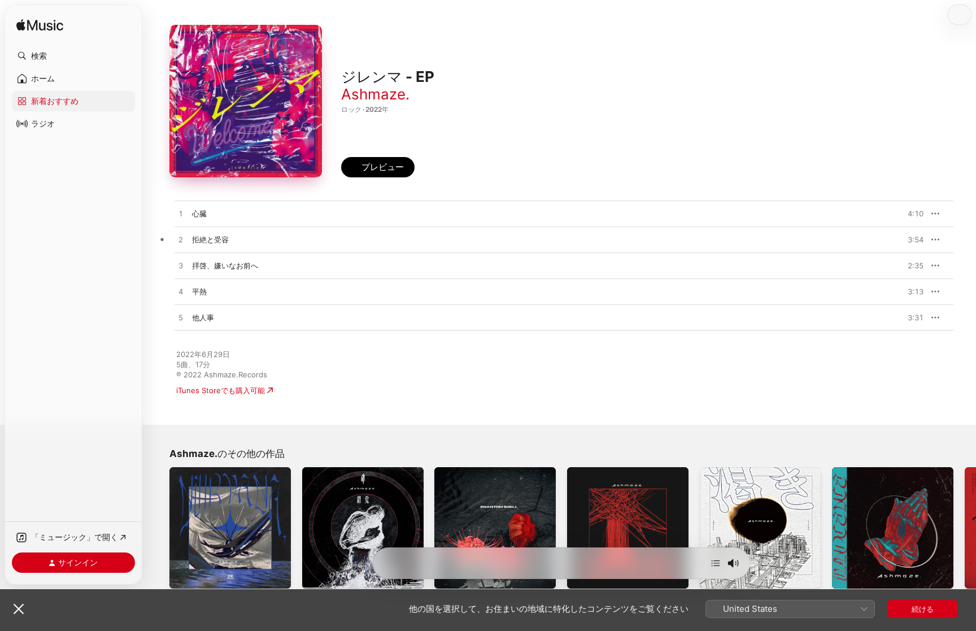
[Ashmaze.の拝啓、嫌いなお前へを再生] (180, 266)
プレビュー (909, 213)
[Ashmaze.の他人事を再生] (180, 318)
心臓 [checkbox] (199, 213)
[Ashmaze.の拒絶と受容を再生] (180, 240)
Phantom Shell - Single (474, 471)
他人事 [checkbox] (203, 317)
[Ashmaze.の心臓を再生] (180, 214)
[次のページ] (965, 527)
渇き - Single (722, 471)
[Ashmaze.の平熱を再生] (180, 292)
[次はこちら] (715, 563)
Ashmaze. (375, 94)
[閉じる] (19, 609)
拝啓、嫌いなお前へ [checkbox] (225, 265)
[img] (39, 25)
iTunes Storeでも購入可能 (220, 390)
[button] (73, 56)
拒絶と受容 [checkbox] (210, 239)
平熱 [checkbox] (199, 291)
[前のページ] (158, 527)
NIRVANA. (186, 471)
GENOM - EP (589, 471)
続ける (923, 608)
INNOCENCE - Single (868, 471)
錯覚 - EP (318, 471)
